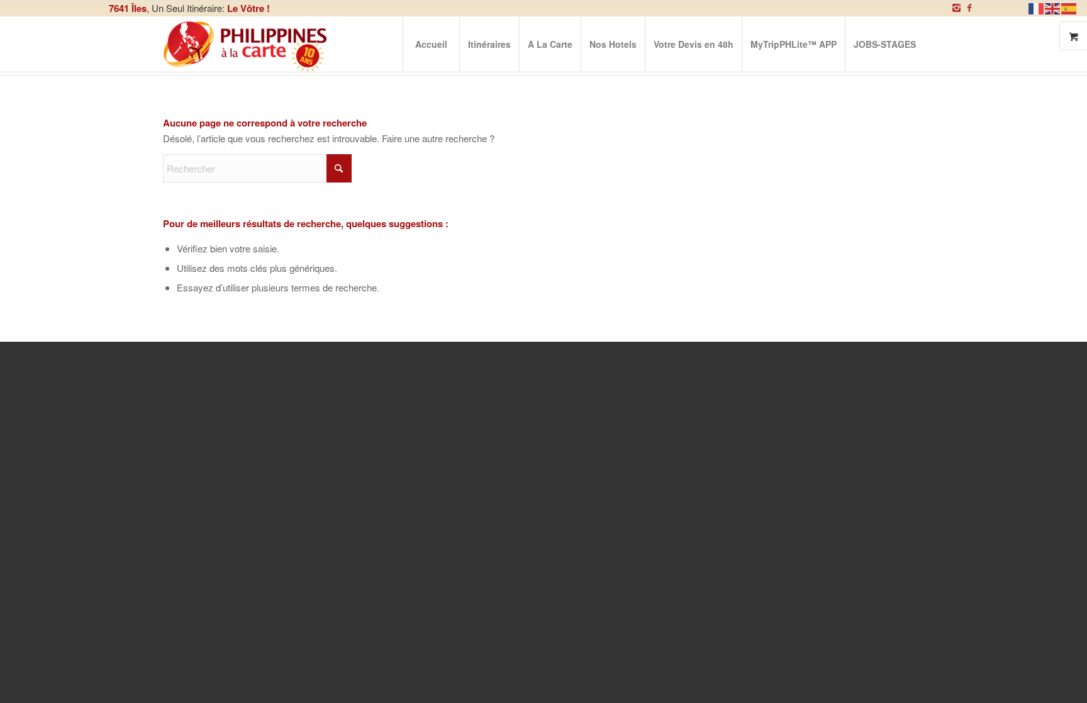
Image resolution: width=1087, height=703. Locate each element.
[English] (1053, 7)
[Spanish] (1069, 7)
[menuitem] (431, 44)
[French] (1036, 7)
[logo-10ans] (246, 44)
